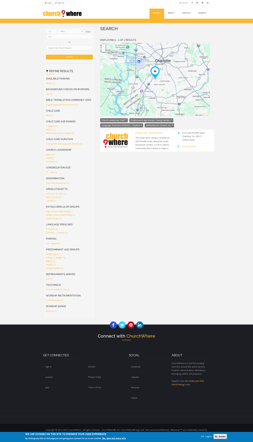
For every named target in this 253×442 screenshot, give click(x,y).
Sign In (48, 366)
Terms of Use (94, 387)
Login (49, 3)
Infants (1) (51, 129)
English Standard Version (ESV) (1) (62, 104)
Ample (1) (50, 83)
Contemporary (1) (54, 300)
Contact (186, 13)
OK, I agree (206, 436)
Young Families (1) (54, 268)
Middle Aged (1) (53, 254)
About (171, 13)
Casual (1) (50, 200)
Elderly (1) (50, 261)
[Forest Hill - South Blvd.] (155, 72)
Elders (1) (50, 154)
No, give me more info (114, 438)
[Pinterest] (202, 2)
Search (156, 13)
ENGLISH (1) (52, 229)
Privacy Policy (94, 377)
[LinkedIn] (207, 2)
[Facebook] (192, 2)
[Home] (62, 13)
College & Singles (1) (55, 257)
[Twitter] (197, 2)
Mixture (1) (51, 311)
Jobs (47, 387)
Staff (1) (49, 158)
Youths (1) (51, 264)
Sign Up (60, 3)
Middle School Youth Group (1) (60, 214)
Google (206, 115)
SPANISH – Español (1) (56, 232)
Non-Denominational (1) (57, 183)
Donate (91, 366)
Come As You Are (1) (56, 193)
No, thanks (220, 436)
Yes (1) (49, 93)
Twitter (134, 397)
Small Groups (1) (54, 218)
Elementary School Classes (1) (60, 133)
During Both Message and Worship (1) (64, 143)
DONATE (202, 13)
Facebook (135, 366)
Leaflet (191, 115)
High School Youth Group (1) (59, 211)
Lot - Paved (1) (53, 243)
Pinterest (135, 387)
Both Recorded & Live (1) (58, 289)
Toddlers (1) (51, 126)
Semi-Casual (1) (53, 197)
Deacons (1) (52, 161)
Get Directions (189, 146)
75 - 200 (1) (51, 172)
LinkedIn (135, 377)
